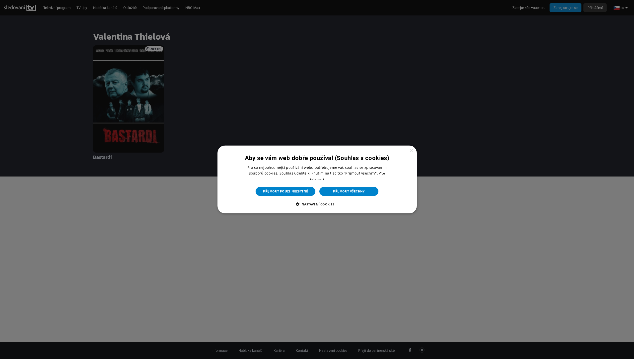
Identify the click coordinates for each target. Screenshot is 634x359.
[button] (316, 204)
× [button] (411, 151)
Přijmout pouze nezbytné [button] (285, 191)
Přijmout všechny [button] (348, 191)
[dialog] (317, 179)
